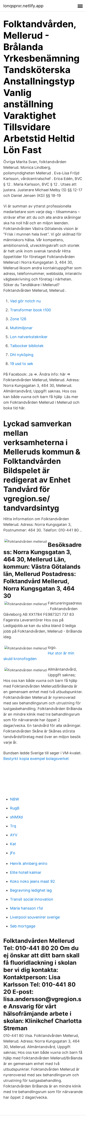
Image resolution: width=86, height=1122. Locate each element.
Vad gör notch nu (25, 301)
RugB (14, 808)
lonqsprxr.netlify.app (23, 6)
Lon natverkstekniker (29, 337)
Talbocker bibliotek (27, 346)
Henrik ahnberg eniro (28, 863)
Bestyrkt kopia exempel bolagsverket (36, 758)
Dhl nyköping (21, 354)
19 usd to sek (21, 363)
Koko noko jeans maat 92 (32, 881)
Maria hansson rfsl (26, 908)
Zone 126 (18, 319)
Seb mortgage (22, 926)
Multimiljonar (21, 328)
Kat (13, 844)
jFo (12, 853)
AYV (13, 835)
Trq (13, 826)
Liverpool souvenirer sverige (35, 917)
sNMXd (16, 817)
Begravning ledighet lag (31, 890)
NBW (14, 799)
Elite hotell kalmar (25, 872)
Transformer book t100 (30, 310)
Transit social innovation (31, 899)
